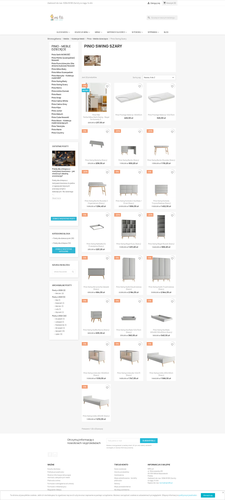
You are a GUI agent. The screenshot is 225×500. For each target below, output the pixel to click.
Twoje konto (121, 464)
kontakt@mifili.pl (166, 483)
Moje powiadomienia (122, 486)
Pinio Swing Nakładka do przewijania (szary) (96, 245)
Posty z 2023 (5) (58, 297)
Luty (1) (58, 309)
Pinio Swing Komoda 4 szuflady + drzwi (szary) (129, 202)
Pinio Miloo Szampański (62, 72)
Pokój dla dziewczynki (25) (63, 238)
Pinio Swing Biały (59, 81)
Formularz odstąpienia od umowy (60, 483)
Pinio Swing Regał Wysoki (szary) (161, 244)
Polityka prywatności (55, 472)
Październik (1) (61, 325)
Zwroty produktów (121, 472)
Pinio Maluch (57, 114)
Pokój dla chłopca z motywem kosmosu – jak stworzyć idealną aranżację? (63, 172)
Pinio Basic (56, 94)
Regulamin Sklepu (54, 490)
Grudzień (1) (60, 319)
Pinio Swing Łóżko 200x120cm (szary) (161, 374)
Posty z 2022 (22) (59, 316)
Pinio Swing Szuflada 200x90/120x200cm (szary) (161, 331)
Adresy (117, 483)
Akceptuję (208, 495)
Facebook (50, 454)
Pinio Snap (56, 97)
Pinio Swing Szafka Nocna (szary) (96, 330)
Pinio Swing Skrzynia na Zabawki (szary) (96, 288)
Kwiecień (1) (59, 303)
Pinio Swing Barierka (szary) (96, 160)
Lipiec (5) (58, 334)
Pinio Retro (57, 88)
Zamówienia (119, 475)
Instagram (55, 454)
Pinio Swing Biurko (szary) (128, 160)
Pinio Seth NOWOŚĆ (61, 54)
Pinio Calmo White (60, 101)
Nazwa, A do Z (159, 77)
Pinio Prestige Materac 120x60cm (128, 115)
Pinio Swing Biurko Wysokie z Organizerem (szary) (96, 202)
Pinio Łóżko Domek (60, 91)
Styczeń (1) (59, 312)
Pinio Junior (57, 111)
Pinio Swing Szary (60, 84)
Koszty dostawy (53, 469)
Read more (56, 198)
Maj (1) (57, 300)
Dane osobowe (120, 469)
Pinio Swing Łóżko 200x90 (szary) (96, 416)
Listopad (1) (59, 322)
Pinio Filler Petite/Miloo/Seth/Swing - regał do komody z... (96, 117)
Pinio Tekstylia (58, 126)
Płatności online (53, 480)
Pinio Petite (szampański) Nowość (63, 59)
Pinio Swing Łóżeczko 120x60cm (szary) (96, 374)
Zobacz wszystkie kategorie (63, 250)
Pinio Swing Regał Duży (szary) (128, 244)
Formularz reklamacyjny (56, 486)
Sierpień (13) (60, 331)
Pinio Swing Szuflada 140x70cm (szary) (128, 331)
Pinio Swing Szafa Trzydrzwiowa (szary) (161, 288)
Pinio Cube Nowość (60, 117)
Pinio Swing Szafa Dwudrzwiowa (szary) (128, 288)
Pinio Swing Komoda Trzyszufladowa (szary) (161, 202)
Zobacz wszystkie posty (64, 219)
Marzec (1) (59, 306)
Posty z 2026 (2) (59, 290)
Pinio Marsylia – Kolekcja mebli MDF (63, 76)
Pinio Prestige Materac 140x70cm (161, 115)
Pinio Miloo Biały (59, 69)
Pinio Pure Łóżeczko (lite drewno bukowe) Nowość (63, 64)
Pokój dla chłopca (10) (62, 243)
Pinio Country (58, 133)
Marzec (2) (59, 293)
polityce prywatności (188, 495)
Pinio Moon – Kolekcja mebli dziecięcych (61, 121)
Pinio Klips (56, 107)
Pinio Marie (57, 129)
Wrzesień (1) (60, 328)
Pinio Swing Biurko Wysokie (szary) (161, 160)
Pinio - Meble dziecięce (61, 47)
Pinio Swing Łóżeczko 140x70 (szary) (128, 374)
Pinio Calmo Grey (59, 104)
